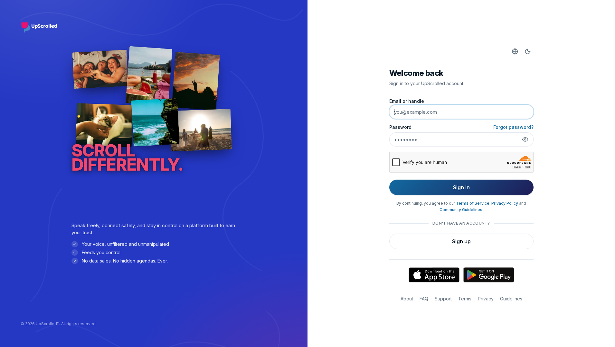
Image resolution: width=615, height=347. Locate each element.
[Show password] (525, 139)
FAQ (424, 298)
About (407, 298)
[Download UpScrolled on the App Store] (434, 275)
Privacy (486, 298)
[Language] (515, 51)
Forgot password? (513, 127)
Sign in (461, 187)
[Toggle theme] (528, 51)
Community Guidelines (461, 209)
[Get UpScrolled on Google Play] (488, 275)
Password (400, 127)
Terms (464, 298)
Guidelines (511, 298)
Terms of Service (472, 203)
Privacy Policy (504, 203)
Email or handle (406, 101)
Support (443, 298)
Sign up (461, 241)
